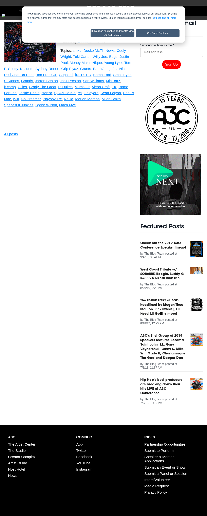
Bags (113, 57)
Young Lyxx (113, 63)
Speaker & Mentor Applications (159, 459)
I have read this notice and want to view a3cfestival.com (112, 33)
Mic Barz (113, 81)
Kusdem (26, 69)
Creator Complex (22, 457)
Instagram (84, 469)
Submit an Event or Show (164, 467)
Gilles (22, 87)
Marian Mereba (87, 99)
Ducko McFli (93, 51)
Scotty (13, 69)
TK (114, 87)
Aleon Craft (101, 87)
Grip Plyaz (69, 69)
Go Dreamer (31, 99)
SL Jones (11, 81)
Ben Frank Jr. (46, 75)
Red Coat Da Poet (19, 75)
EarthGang (102, 69)
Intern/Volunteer (157, 480)
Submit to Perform (159, 451)
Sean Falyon (110, 93)
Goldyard (91, 93)
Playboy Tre (52, 99)
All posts (11, 134)
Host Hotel (16, 469)
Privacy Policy (155, 492)
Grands (27, 81)
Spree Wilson (46, 105)
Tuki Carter (82, 57)
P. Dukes (65, 87)
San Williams (93, 81)
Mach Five (67, 105)
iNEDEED (83, 75)
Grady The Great (42, 87)
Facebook (84, 457)
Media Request (156, 486)
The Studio (17, 451)
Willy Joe (100, 57)
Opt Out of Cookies (157, 33)
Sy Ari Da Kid (65, 93)
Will (16, 99)
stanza (46, 93)
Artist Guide (17, 463)
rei (80, 93)
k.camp (10, 87)
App (79, 444)
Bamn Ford (102, 75)
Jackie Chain (29, 93)
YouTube (83, 463)
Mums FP (82, 87)
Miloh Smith (111, 99)
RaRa (68, 99)
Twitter (81, 451)
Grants (85, 69)
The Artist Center (21, 444)
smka (77, 51)
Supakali (66, 75)
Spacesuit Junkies (18, 105)
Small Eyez (122, 75)
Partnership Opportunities (165, 444)
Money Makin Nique (86, 63)
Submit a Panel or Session (165, 474)
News (110, 51)
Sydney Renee (47, 69)
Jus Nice (120, 69)
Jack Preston (70, 81)
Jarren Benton (46, 81)
